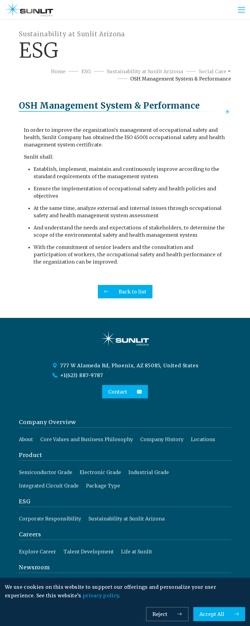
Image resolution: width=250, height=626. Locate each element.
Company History (162, 439)
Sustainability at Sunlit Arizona (145, 71)
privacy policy (101, 595)
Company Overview (47, 422)
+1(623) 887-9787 (81, 375)
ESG (86, 71)
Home (58, 71)
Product (30, 455)
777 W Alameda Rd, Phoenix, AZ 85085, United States (129, 365)
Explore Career (37, 552)
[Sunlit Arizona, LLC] (29, 10)
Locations (203, 439)
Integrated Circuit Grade (49, 486)
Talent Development (88, 552)
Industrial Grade (148, 472)
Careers (30, 534)
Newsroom (34, 567)
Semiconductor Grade (45, 472)
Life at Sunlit (136, 552)
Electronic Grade (100, 472)
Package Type (103, 486)
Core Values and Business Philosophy (86, 439)
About (26, 439)
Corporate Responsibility (50, 519)
